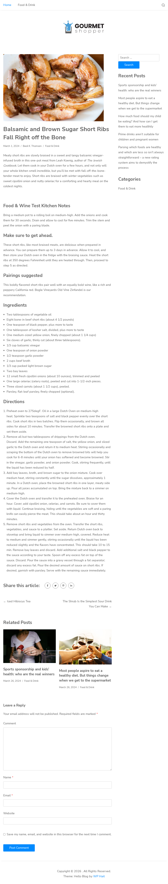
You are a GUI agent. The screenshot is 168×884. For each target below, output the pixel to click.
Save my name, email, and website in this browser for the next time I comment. (59, 834)
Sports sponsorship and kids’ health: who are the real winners (28, 671)
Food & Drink (26, 5)
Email (8, 795)
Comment (9, 723)
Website (9, 813)
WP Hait (99, 876)
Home (7, 5)
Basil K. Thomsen (32, 146)
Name (8, 777)
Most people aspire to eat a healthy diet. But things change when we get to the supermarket (85, 675)
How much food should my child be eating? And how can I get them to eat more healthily (139, 121)
